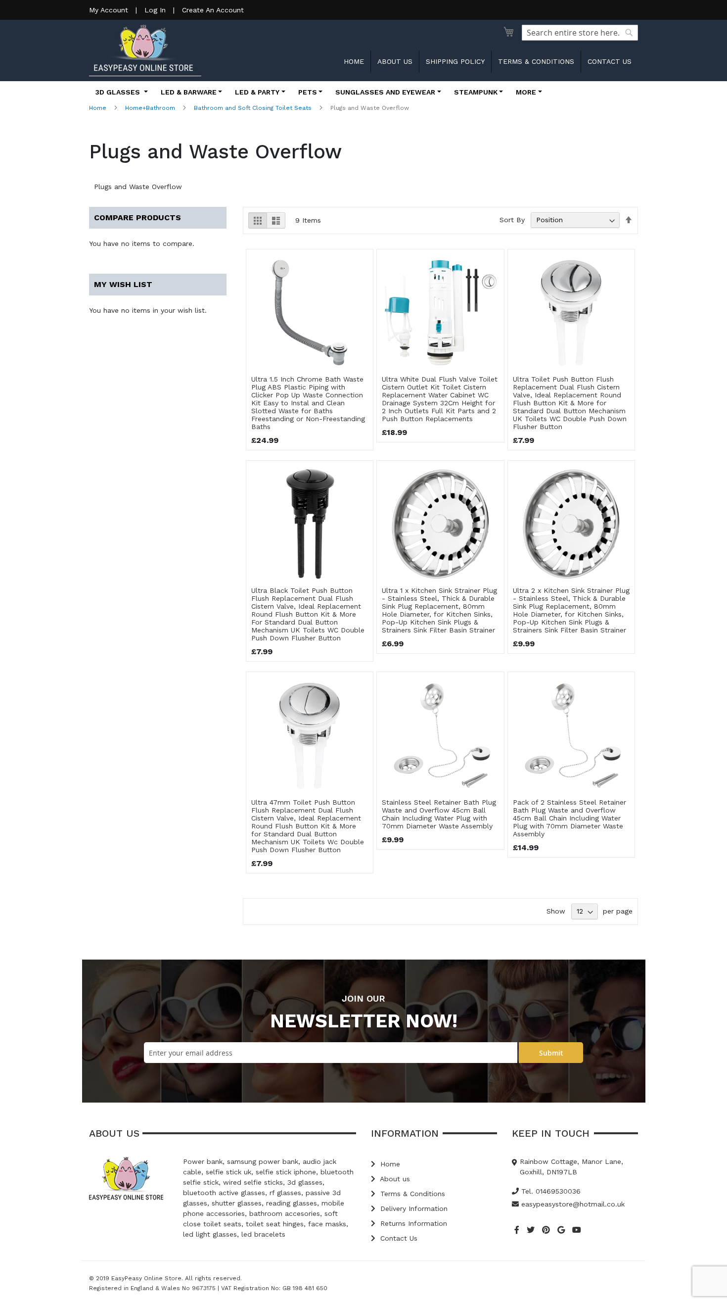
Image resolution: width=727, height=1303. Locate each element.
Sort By (512, 220)
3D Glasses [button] (118, 92)
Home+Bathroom (150, 107)
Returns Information (412, 1223)
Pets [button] (307, 92)
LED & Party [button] (257, 92)
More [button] (526, 92)
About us (394, 61)
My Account (108, 10)
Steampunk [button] (476, 92)
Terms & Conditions (536, 61)
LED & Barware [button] (189, 92)
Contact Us (397, 1238)
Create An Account (213, 10)
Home (354, 61)
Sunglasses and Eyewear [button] (385, 92)
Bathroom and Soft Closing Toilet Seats (253, 107)
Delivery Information (413, 1208)
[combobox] (580, 33)
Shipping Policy (455, 61)
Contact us (610, 61)
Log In (155, 10)
